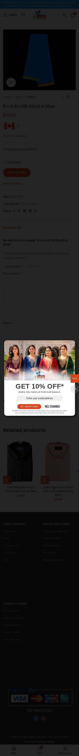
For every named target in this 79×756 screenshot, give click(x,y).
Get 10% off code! (29, 406)
